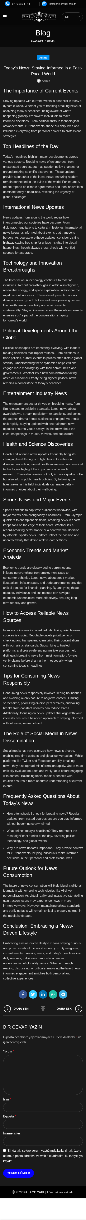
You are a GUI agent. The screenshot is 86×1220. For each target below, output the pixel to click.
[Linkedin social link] (43, 994)
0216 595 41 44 (21, 4)
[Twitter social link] (33, 994)
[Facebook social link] (23, 994)
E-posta (9, 1116)
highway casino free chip (20, 242)
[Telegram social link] (63, 994)
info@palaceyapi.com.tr (62, 4)
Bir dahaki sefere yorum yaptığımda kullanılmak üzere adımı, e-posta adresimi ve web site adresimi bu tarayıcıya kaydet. (43, 1156)
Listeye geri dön (43, 1009)
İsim (7, 1099)
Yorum (8, 1051)
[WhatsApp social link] (53, 994)
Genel (51, 41)
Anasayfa (37, 41)
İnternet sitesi (12, 1133)
